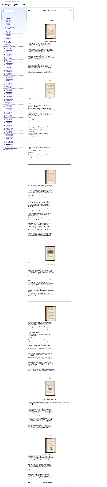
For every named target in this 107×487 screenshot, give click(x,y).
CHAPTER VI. (8, 38)
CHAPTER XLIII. (9, 92)
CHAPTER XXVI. (9, 67)
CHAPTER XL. (9, 87)
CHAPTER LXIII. (9, 121)
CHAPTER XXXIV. (9, 79)
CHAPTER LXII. (9, 119)
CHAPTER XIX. (9, 57)
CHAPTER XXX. (9, 73)
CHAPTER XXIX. (9, 71)
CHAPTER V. (8, 37)
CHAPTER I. (8, 31)
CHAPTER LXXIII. (9, 135)
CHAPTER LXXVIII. (9, 142)
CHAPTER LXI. (9, 118)
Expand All (9, 149)
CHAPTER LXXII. (9, 134)
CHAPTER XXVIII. (9, 70)
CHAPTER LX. (9, 116)
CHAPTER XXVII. (9, 68)
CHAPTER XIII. (9, 48)
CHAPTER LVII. (9, 112)
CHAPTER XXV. (9, 66)
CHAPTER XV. (9, 51)
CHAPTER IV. (8, 35)
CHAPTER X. (8, 44)
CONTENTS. (8, 28)
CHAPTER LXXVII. (9, 141)
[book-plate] (8, 20)
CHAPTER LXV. (9, 124)
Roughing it (4, 16)
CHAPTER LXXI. (9, 132)
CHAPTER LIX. (9, 115)
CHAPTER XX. (9, 58)
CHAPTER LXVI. (9, 125)
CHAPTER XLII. (9, 90)
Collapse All (5, 149)
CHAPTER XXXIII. (9, 77)
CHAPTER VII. (8, 39)
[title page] (8, 23)
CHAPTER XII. (9, 47)
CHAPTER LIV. (9, 108)
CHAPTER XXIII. (9, 63)
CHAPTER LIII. (9, 106)
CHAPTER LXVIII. (9, 128)
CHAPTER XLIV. (9, 93)
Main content (9, 1)
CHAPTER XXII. (9, 61)
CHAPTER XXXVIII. (10, 84)
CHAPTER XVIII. (9, 55)
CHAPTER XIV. (9, 50)
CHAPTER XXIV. (9, 64)
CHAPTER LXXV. (9, 138)
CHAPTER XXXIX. (9, 86)
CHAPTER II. (8, 32)
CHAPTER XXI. (9, 60)
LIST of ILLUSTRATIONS (10, 27)
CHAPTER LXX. (9, 131)
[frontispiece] (8, 21)
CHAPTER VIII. (9, 41)
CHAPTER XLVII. (9, 97)
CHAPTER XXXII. (9, 76)
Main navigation (15, 1)
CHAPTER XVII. (9, 54)
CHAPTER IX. (8, 42)
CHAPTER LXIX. (9, 129)
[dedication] (8, 24)
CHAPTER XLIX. (9, 100)
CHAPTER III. (8, 34)
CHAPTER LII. (9, 105)
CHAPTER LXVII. (9, 126)
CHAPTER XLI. (9, 89)
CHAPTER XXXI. (9, 74)
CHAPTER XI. (9, 45)
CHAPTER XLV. (9, 95)
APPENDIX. (9, 146)
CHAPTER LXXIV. (9, 137)
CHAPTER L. (8, 102)
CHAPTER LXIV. (9, 122)
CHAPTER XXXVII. (9, 83)
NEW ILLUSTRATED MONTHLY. (11, 148)
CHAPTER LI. (9, 103)
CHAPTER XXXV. (9, 80)
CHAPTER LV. (9, 109)
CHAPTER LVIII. (9, 113)
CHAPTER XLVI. (9, 96)
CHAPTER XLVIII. (9, 99)
